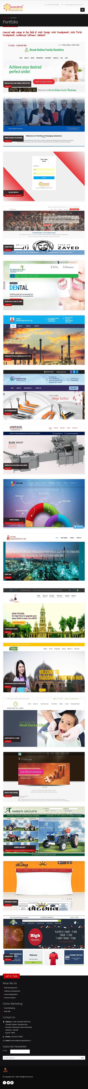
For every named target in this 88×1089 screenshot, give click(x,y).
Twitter (8, 1082)
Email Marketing (9, 1008)
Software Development (12, 991)
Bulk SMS (7, 1011)
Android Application (11, 994)
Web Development (10, 988)
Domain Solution (10, 998)
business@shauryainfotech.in (74, 5)
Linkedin (12, 1082)
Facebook (4, 1082)
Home (5, 18)
